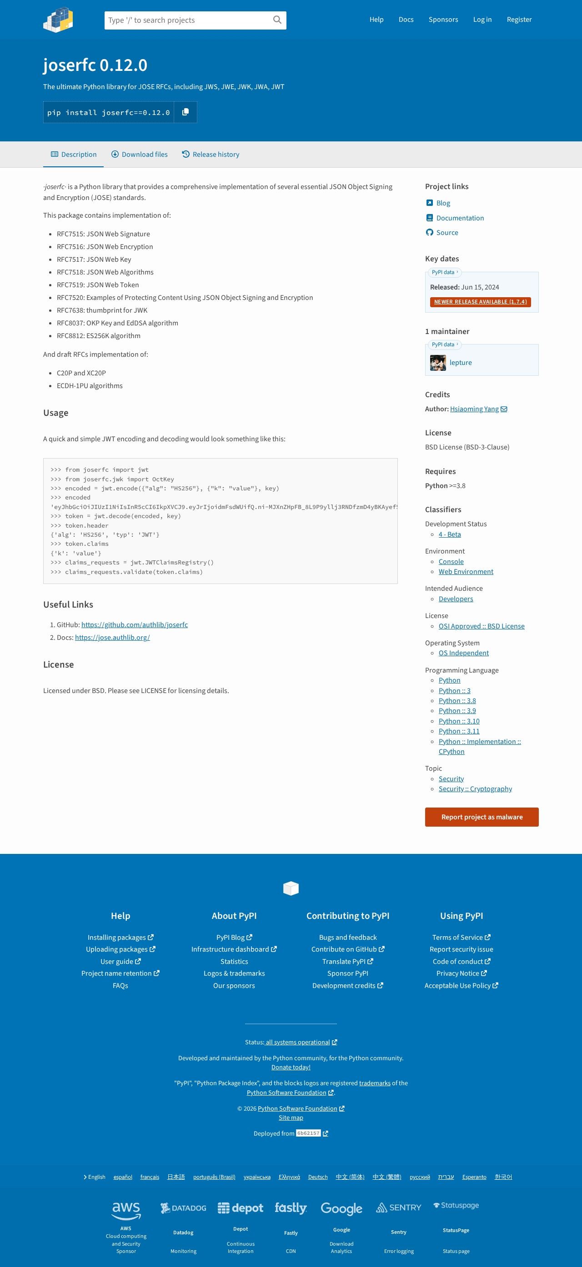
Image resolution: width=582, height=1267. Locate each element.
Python (450, 680)
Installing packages (117, 938)
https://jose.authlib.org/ (112, 638)
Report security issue (461, 949)
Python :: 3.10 (459, 721)
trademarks (375, 1083)
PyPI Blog (230, 938)
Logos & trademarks (234, 973)
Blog (443, 203)
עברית (446, 1177)
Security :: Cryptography (475, 789)
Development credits (344, 986)
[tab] (73, 154)
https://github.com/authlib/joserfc (134, 625)
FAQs (120, 986)
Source (447, 233)
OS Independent (464, 653)
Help (377, 20)
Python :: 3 (455, 691)
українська (257, 1177)
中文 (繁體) (387, 1177)
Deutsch (318, 1177)
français (149, 1177)
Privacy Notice (457, 973)
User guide (116, 962)
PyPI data (443, 272)
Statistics (234, 962)
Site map (291, 1117)
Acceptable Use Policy (458, 986)
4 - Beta (450, 534)
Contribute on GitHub (344, 949)
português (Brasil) (214, 1177)
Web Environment (466, 572)
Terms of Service (457, 938)
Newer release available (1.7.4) (480, 302)
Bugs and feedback (348, 938)
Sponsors (443, 20)
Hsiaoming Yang (474, 409)
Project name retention (116, 973)
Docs (406, 20)
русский (420, 1177)
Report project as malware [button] (482, 817)
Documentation (460, 218)
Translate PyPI (344, 962)
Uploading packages (117, 949)
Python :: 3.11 (459, 731)
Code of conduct (458, 962)
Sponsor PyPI (347, 973)
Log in (482, 20)
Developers (456, 599)
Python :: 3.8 (457, 701)
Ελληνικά (289, 1177)
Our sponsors (234, 986)
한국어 (503, 1177)
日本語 (176, 1177)
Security (451, 779)
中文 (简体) (350, 1177)
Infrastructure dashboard (230, 949)
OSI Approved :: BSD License (482, 626)
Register (519, 20)
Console (451, 562)
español (123, 1177)
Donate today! (291, 1067)
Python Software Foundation (286, 1092)
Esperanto (474, 1177)
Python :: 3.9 (457, 711)
